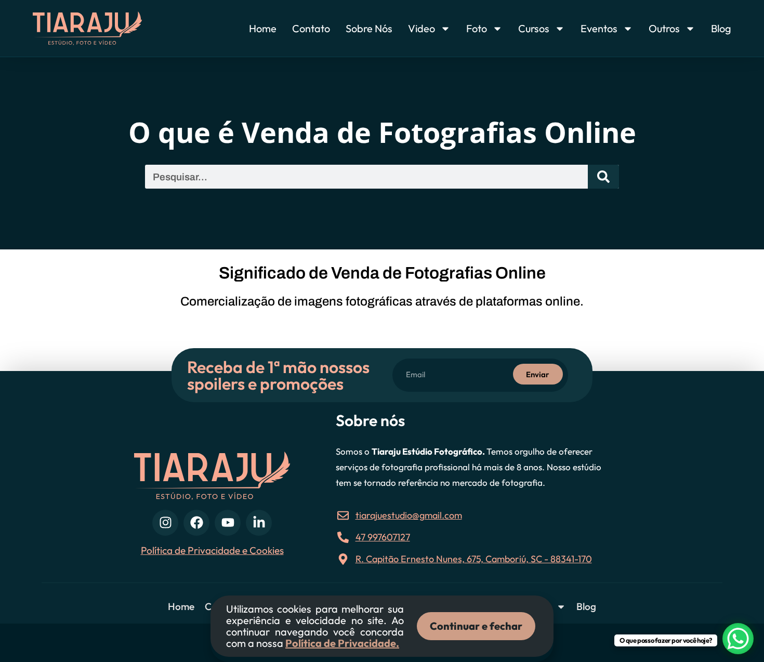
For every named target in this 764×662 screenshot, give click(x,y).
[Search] (603, 177)
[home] (106, 28)
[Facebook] (196, 523)
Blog (721, 28)
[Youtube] (228, 523)
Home (262, 28)
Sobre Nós (369, 28)
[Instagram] (165, 523)
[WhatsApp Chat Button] (738, 638)
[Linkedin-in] (259, 523)
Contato (311, 28)
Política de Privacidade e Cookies (212, 550)
